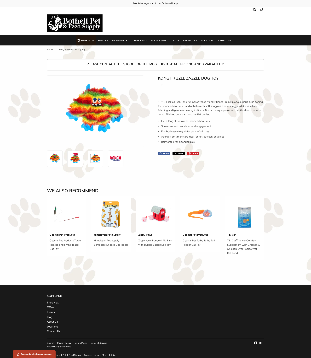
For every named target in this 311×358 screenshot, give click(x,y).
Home (50, 49)
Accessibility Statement (59, 346)
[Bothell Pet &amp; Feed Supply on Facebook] (254, 9)
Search (50, 343)
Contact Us (224, 40)
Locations (52, 326)
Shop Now (87, 40)
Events (51, 312)
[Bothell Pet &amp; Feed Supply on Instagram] (261, 9)
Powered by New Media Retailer (100, 355)
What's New (159, 40)
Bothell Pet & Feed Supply (68, 355)
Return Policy (80, 343)
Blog (176, 40)
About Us (189, 40)
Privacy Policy (64, 343)
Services (139, 40)
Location (207, 40)
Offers (50, 307)
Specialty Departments (113, 40)
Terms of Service (98, 343)
